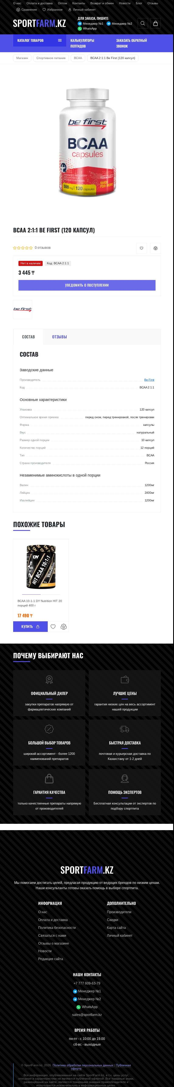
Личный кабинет (118, 935)
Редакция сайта (48, 959)
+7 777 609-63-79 (85, 983)
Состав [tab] (26, 336)
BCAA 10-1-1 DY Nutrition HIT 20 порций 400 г (38, 603)
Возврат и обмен (100, 3)
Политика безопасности (55, 928)
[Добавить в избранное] (140, 248)
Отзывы (151, 3)
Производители (117, 912)
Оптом (60, 3)
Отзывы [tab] (58, 336)
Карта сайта (114, 928)
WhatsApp (88, 28)
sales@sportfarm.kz (85, 1015)
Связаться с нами (50, 935)
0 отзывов (41, 247)
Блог (137, 3)
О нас (15, 3)
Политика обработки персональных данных (81, 1065)
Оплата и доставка (38, 3)
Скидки (111, 920)
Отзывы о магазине (51, 943)
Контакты (77, 3)
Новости (123, 3)
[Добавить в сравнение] (154, 248)
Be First (148, 379)
